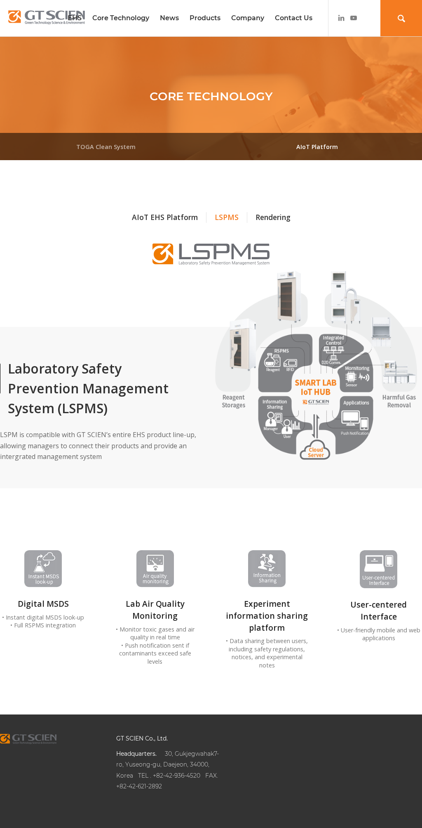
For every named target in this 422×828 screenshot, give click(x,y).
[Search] (401, 18)
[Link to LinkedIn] (341, 18)
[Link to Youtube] (353, 18)
